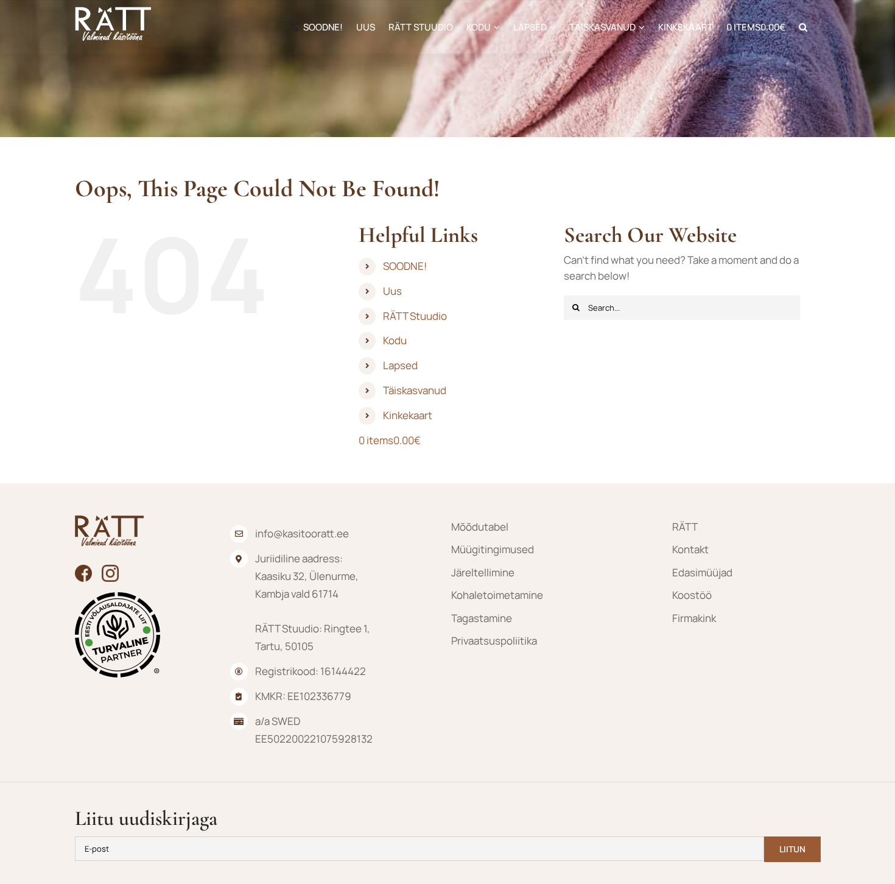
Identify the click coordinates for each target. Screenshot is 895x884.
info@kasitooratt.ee (302, 533)
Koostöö (692, 595)
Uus (392, 291)
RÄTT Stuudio (415, 316)
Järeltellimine (482, 572)
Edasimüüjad (702, 572)
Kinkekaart (407, 415)
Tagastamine (481, 618)
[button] (803, 27)
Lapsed (400, 365)
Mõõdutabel (479, 527)
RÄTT (685, 527)
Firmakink (694, 618)
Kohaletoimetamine (497, 595)
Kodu (395, 340)
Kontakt (690, 549)
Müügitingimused (492, 549)
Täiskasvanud (414, 390)
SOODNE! (405, 266)
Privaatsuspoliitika (494, 641)
